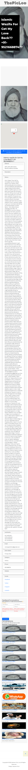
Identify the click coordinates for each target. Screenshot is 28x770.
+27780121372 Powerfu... (9, 729)
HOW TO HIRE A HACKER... (10, 690)
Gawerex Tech (15, 766)
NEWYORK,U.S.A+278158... (10, 710)
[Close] (15, 130)
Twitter (6, 583)
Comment (5, 619)
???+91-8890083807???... (9, 719)
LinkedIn (7, 590)
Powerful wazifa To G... (9, 632)
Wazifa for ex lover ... (8, 651)
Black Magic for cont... (9, 642)
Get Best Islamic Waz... (9, 661)
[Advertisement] (14, 76)
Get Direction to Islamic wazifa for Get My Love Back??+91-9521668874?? (14, 151)
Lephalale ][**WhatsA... (9, 700)
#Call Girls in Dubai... (8, 739)
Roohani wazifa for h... (8, 680)
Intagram (7, 586)
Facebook (7, 579)
